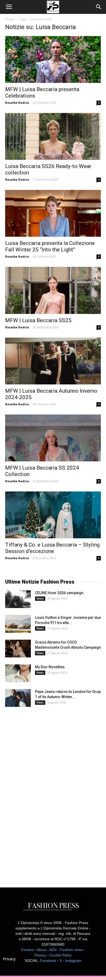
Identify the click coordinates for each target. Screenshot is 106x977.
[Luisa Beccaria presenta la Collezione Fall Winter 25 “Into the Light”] (53, 213)
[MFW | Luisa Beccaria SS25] (53, 290)
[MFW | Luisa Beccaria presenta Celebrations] (53, 59)
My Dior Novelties (50, 667)
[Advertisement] (43, 792)
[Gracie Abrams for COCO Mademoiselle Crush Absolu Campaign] (18, 648)
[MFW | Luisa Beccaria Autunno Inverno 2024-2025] (53, 361)
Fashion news (71, 950)
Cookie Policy (61, 955)
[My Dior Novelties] (18, 673)
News (40, 598)
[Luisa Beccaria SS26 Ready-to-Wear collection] (53, 136)
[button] (99, 7)
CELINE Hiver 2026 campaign (59, 593)
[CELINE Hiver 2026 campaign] (18, 599)
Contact (27, 950)
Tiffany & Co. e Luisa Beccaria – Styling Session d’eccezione (52, 548)
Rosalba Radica (17, 102)
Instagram (73, 960)
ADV (53, 950)
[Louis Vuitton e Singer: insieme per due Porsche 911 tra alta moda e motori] (18, 624)
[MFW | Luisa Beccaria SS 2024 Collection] (53, 438)
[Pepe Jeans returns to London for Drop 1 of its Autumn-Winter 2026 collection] (18, 698)
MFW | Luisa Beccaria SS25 (38, 320)
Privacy (40, 955)
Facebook (48, 960)
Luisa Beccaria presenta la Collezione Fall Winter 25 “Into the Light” (50, 246)
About (41, 950)
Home (9, 19)
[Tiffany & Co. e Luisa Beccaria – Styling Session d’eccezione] (53, 514)
